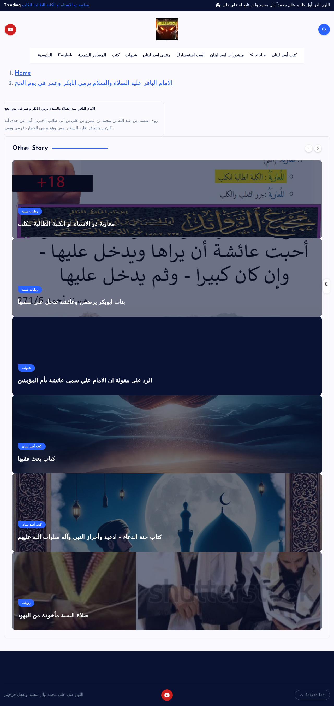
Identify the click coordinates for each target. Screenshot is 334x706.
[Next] (318, 148)
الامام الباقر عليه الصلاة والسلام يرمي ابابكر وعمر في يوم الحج (93, 83)
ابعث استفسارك (190, 55)
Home (23, 73)
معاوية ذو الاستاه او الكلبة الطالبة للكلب (55, 5)
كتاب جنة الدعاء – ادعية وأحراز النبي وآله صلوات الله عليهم (89, 537)
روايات (26, 603)
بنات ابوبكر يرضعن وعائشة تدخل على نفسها (71, 302)
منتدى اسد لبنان (157, 55)
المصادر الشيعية (92, 55)
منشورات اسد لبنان (227, 55)
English (65, 55)
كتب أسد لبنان (284, 55)
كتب (116, 55)
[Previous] (309, 148)
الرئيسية (45, 55)
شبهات (131, 55)
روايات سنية (30, 211)
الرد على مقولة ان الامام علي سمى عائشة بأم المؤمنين (84, 381)
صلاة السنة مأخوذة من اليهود (52, 616)
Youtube (258, 55)
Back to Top (314, 695)
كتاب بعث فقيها (36, 459)
